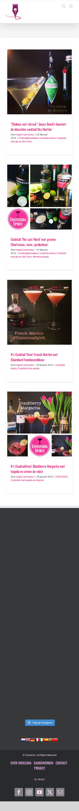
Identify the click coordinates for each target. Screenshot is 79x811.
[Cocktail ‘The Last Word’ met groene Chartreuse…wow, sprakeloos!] (39, 197)
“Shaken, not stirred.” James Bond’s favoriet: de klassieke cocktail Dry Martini (38, 127)
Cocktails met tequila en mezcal (27, 480)
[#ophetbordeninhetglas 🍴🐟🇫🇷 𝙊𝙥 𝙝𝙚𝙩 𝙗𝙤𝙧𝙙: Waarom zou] (39, 538)
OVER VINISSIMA (21, 762)
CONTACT (61, 762)
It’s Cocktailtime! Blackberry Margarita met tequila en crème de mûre (38, 469)
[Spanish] (46, 739)
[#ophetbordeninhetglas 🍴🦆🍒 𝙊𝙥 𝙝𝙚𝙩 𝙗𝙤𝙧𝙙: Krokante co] (39, 617)
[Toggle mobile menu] (71, 6)
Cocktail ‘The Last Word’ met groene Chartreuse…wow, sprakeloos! (33, 242)
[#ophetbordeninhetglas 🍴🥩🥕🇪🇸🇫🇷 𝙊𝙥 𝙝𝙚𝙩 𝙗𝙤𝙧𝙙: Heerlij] (39, 577)
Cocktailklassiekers (28, 138)
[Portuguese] (51, 739)
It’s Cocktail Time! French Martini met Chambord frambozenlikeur (34, 357)
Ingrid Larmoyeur (25, 134)
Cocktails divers (47, 138)
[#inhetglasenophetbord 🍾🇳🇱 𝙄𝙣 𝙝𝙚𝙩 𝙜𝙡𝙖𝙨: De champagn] (39, 657)
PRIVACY (39, 768)
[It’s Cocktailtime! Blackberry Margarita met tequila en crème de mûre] (39, 424)
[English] (28, 739)
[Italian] (42, 739)
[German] (32, 739)
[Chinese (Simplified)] (55, 739)
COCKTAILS (61, 476)
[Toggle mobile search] (63, 6)
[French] (37, 739)
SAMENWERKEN (43, 762)
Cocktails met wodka (29, 368)
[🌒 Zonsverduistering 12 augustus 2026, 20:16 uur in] (39, 697)
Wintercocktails (41, 256)
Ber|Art (41, 779)
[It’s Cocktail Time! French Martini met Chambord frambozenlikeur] (39, 312)
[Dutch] (23, 739)
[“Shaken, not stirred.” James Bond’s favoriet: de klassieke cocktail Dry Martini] (39, 82)
